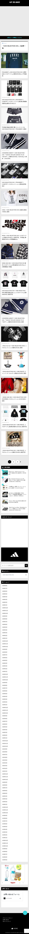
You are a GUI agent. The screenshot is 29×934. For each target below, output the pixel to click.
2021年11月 (5, 743)
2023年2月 (4, 702)
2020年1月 (4, 804)
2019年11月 (5, 810)
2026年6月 (4, 591)
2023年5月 (4, 693)
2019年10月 (5, 812)
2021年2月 (4, 768)
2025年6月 (4, 624)
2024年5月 (4, 660)
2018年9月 (4, 848)
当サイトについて (7, 921)
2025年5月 (4, 627)
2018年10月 (5, 846)
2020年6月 (4, 790)
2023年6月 (4, 690)
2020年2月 (4, 801)
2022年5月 (4, 726)
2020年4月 (4, 796)
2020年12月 (5, 774)
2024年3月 (4, 666)
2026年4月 (4, 596)
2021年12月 (5, 740)
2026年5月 (4, 594)
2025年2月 (4, 635)
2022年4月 (4, 729)
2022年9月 (4, 715)
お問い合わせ (6, 919)
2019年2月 (4, 834)
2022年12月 (5, 707)
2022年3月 (4, 732)
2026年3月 (4, 599)
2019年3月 (4, 832)
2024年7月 (4, 654)
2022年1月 (4, 738)
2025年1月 (4, 638)
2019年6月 (4, 823)
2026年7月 (4, 588)
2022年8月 (4, 718)
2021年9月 (4, 749)
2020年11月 (5, 776)
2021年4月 (4, 762)
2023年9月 (4, 682)
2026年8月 (4, 585)
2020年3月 (4, 798)
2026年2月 (4, 602)
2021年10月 (5, 746)
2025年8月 (4, 618)
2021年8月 (4, 751)
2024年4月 (4, 663)
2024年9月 (4, 649)
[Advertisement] (14, 20)
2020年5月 (4, 793)
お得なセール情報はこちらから (14, 37)
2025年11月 (5, 610)
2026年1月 (4, 605)
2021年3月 (4, 765)
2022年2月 (4, 735)
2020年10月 (5, 779)
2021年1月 (4, 771)
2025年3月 (4, 632)
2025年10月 (5, 613)
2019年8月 (4, 818)
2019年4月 (4, 829)
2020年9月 (4, 782)
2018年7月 (4, 854)
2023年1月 (4, 704)
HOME (15, 928)
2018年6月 (4, 857)
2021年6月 (4, 757)
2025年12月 (5, 607)
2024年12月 (5, 641)
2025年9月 (4, 616)
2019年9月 (4, 815)
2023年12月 (5, 674)
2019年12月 (5, 807)
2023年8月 (4, 685)
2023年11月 (5, 677)
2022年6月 (4, 724)
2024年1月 (4, 671)
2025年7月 (4, 621)
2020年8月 (4, 785)
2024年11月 (5, 643)
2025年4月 (4, 630)
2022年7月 (4, 721)
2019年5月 (4, 826)
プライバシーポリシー (8, 918)
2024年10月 (5, 646)
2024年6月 (4, 657)
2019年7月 (4, 821)
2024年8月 (4, 652)
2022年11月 (5, 710)
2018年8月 (4, 851)
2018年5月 (4, 859)
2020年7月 (4, 787)
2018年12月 (5, 840)
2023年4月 (4, 696)
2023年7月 (4, 688)
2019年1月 (4, 837)
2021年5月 (4, 760)
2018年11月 (5, 843)
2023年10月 (5, 679)
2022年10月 (5, 713)
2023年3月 (4, 699)
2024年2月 (4, 668)
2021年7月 (4, 754)
